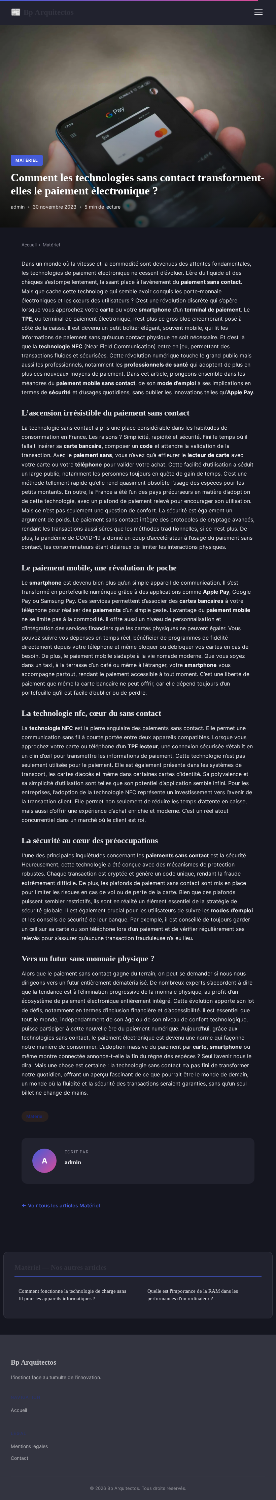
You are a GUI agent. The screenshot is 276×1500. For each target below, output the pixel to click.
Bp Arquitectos (42, 12)
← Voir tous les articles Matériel (61, 1205)
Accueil (29, 244)
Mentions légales (29, 1446)
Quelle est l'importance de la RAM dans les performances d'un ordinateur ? (192, 1294)
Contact (19, 1458)
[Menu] (258, 12)
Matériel (26, 160)
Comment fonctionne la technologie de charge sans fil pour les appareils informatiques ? (72, 1294)
